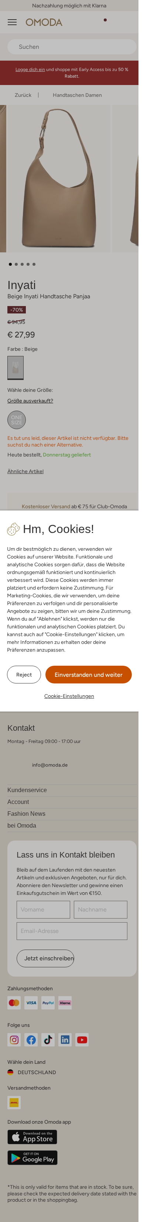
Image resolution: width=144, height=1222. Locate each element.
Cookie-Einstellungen (69, 696)
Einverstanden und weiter (89, 674)
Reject (24, 675)
